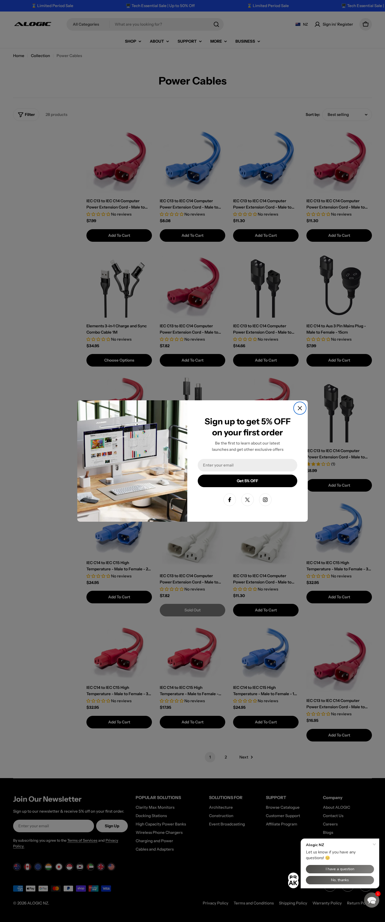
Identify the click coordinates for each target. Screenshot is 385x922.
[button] (371, 900)
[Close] (300, 408)
